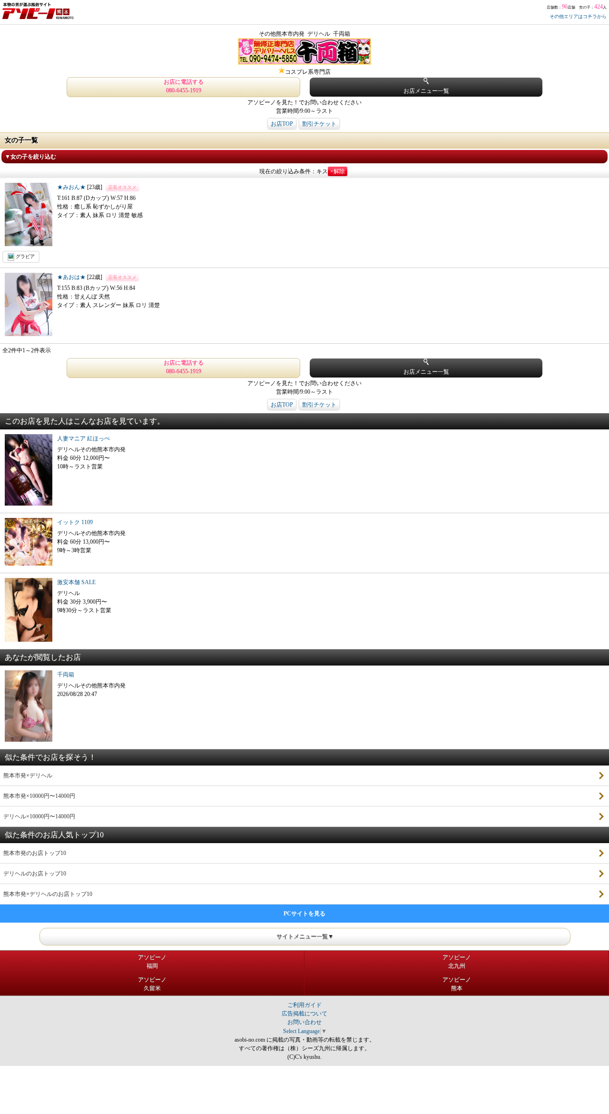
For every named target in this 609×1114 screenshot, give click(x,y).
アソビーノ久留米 (152, 984)
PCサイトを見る (304, 913)
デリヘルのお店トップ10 (34, 873)
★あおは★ (72, 277)
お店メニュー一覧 (426, 91)
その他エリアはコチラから (578, 16)
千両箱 (65, 674)
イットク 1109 (75, 522)
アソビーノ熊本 (456, 984)
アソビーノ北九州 (456, 961)
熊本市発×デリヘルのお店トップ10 (47, 894)
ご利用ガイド (304, 1005)
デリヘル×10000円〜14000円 (39, 816)
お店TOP (282, 123)
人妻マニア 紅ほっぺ (83, 438)
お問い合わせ (304, 1022)
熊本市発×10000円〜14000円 (39, 796)
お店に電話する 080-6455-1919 (184, 86)
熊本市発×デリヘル (27, 775)
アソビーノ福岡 (152, 961)
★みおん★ (72, 187)
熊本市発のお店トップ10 (34, 853)
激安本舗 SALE (76, 582)
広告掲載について (304, 1013)
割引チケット (319, 123)
